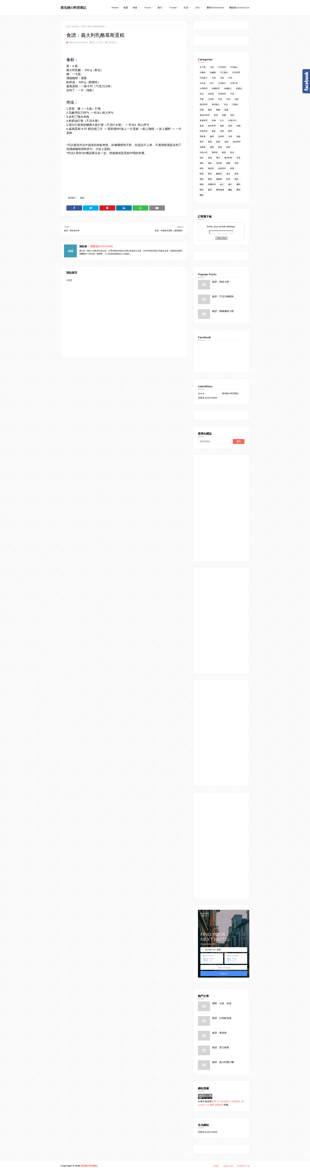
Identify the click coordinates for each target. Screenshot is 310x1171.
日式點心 (203, 77)
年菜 (232, 93)
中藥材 (203, 72)
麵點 (202, 195)
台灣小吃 (234, 83)
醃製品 (219, 173)
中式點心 (234, 67)
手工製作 (224, 72)
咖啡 (210, 109)
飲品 (232, 152)
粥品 (220, 147)
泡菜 (232, 115)
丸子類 (203, 67)
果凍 (216, 115)
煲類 (210, 157)
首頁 (68, 26)
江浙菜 (211, 99)
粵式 (218, 157)
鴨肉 (236, 179)
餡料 (228, 179)
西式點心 (76, 26)
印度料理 (222, 93)
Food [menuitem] (147, 7)
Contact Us (243, 1166)
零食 (238, 157)
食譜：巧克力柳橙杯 (223, 296)
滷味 (202, 163)
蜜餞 (228, 163)
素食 (214, 131)
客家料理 (203, 120)
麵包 (238, 189)
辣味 (236, 163)
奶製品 (239, 88)
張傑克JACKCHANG (78, 42)
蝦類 (232, 168)
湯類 (212, 147)
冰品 (202, 93)
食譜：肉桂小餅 (220, 281)
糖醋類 (219, 179)
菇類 (228, 147)
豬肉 (210, 173)
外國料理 (216, 88)
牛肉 (230, 77)
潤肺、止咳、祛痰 (221, 1003)
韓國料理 (212, 184)
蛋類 (218, 141)
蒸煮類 (219, 163)
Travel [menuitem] (173, 7)
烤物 (238, 125)
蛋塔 (202, 141)
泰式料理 (212, 125)
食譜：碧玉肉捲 (220, 1047)
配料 (230, 131)
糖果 (210, 179)
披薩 (226, 109)
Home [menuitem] (115, 7)
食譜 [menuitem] (125, 7)
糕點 (82, 197)
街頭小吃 (203, 152)
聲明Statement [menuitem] (215, 7)
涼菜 (230, 136)
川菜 (212, 67)
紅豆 (222, 120)
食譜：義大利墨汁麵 (223, 1062)
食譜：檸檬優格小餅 (223, 311)
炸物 (214, 120)
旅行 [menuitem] (160, 7)
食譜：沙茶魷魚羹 (221, 1018)
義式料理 (228, 157)
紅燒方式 (232, 120)
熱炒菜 (211, 168)
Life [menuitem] (197, 7)
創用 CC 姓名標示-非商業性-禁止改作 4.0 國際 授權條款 (221, 1103)
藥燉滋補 (220, 189)
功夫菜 (203, 83)
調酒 (202, 173)
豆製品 (235, 104)
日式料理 (236, 72)
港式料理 (236, 141)
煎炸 (202, 157)
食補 (202, 125)
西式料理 (203, 104)
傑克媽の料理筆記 (73, 7)
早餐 (202, 99)
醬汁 (230, 184)
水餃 (222, 77)
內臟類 (213, 72)
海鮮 (222, 125)
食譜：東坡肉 (219, 1032)
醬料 (238, 184)
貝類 (202, 109)
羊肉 (228, 99)
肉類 (236, 99)
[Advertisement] (221, 508)
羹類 (210, 189)
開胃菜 (215, 152)
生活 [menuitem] (186, 7)
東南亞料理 (204, 115)
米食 (220, 99)
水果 (214, 77)
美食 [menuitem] (135, 7)
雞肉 (202, 189)
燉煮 (236, 173)
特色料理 (203, 131)
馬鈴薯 (203, 136)
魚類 (226, 141)
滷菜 (210, 163)
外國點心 (228, 88)
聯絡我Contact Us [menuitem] (239, 7)
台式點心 (222, 83)
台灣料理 (203, 88)
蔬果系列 (222, 168)
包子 (212, 83)
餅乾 (202, 168)
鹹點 (230, 189)
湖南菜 (203, 147)
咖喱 (218, 109)
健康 (212, 136)
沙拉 (226, 104)
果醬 (224, 115)
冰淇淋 (211, 93)
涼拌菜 (221, 136)
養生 (228, 173)
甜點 (238, 136)
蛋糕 (210, 141)
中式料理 (222, 67)
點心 (222, 184)
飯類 (224, 152)
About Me (228, 1166)
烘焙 (230, 125)
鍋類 (202, 184)
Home (201, 393)
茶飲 (222, 131)
